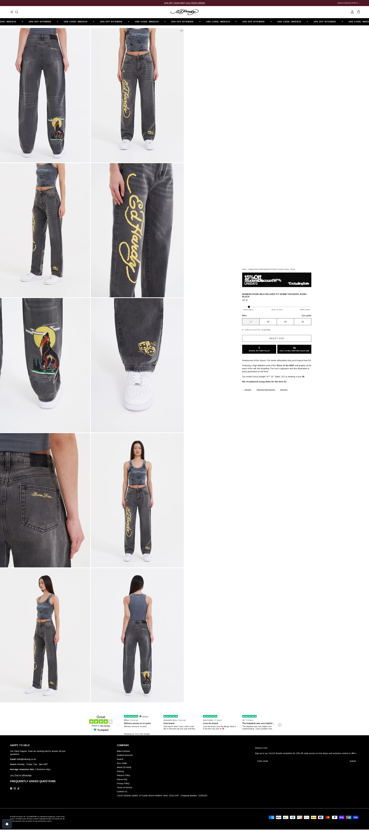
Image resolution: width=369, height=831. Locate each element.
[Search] (16, 12)
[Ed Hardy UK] (184, 12)
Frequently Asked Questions (33, 781)
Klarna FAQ (122, 779)
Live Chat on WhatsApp (21, 775)
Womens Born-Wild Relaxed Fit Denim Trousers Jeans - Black (272, 269)
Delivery (120, 771)
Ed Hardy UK (20, 816)
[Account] (351, 12)
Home (244, 269)
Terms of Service (124, 787)
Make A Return (123, 751)
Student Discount (125, 755)
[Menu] (12, 12)
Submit (353, 761)
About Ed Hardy (124, 767)
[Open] (7, 824)
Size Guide (122, 763)
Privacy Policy (123, 783)
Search (120, 759)
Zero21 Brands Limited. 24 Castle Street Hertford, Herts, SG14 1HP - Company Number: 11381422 (162, 795)
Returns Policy (123, 775)
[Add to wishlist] (181, 31)
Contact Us (122, 791)
